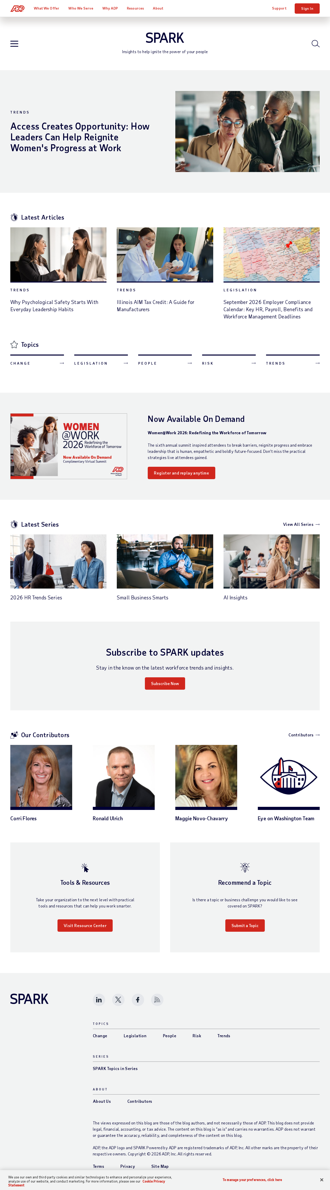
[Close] (321, 1179)
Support (279, 8)
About (158, 8)
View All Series (298, 524)
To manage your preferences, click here (252, 1179)
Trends (20, 112)
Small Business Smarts (142, 597)
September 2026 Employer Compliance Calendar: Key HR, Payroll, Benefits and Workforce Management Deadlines (268, 309)
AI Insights (236, 597)
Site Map (160, 1166)
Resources (135, 8)
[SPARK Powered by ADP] (165, 38)
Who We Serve (80, 8)
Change (20, 363)
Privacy (127, 1166)
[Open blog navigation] (14, 44)
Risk (208, 363)
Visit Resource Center (85, 925)
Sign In (307, 8)
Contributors (301, 734)
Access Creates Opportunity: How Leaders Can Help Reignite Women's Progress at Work (80, 136)
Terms (98, 1166)
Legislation (240, 290)
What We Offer (46, 8)
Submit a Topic (245, 925)
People (147, 363)
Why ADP (110, 8)
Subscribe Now (165, 683)
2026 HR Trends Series (36, 597)
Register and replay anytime (181, 472)
